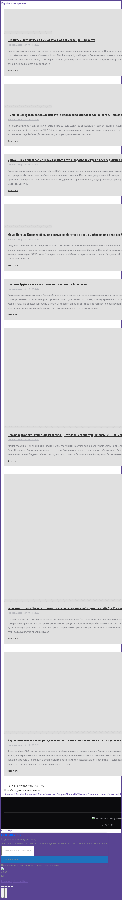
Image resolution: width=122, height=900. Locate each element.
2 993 (29, 786)
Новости (12, 45)
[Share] (5, 886)
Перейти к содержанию (14, 3)
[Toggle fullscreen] (9, 886)
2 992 (23, 786)
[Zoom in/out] (12, 886)
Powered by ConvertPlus (14, 881)
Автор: (22, 45)
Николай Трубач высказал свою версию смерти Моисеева (47, 284)
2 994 (35, 786)
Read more (13, 70)
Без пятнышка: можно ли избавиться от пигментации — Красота (51, 40)
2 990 (12, 786)
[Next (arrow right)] (5, 893)
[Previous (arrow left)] (2, 893)
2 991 (17, 786)
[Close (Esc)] (2, 886)
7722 (41, 786)
